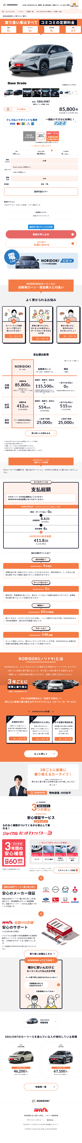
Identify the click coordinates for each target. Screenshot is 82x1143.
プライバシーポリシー (35, 1120)
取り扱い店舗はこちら (41, 953)
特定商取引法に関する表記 (33, 1115)
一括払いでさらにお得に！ (60, 119)
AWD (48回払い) (19, 172)
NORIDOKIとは (32, 5)
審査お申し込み (41, 234)
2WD (44, 178)
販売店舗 (48, 5)
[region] (41, 704)
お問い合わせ (74, 6)
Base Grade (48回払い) (22, 167)
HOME (24, 5)
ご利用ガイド (55, 5)
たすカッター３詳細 (66, 870)
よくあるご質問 (65, 5)
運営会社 (50, 1120)
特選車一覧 (41, 5)
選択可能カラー (41, 191)
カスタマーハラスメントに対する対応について (40, 1124)
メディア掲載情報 (51, 1115)
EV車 (44, 161)
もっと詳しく (41, 753)
